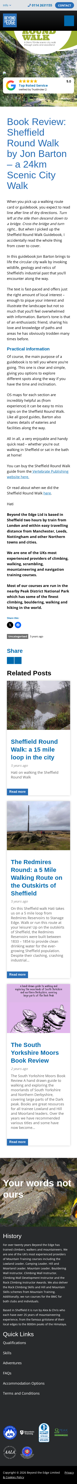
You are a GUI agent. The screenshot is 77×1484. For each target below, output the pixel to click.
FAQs (7, 1373)
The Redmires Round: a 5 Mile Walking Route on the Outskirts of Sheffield (36, 878)
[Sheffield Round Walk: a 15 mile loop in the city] (38, 705)
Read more (17, 791)
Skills (7, 1353)
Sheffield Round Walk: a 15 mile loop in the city (34, 749)
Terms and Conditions (21, 1393)
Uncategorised (17, 636)
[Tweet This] (10, 660)
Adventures (12, 1363)
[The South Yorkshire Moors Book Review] (38, 1008)
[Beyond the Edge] (10, 20)
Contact (64, 5)
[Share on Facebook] (18, 660)
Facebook (49, 21)
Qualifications (14, 1342)
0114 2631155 (42, 5)
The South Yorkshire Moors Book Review (35, 1052)
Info (5, 5)
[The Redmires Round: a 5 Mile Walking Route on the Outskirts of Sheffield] (38, 825)
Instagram (55, 21)
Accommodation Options (24, 1383)
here (47, 493)
